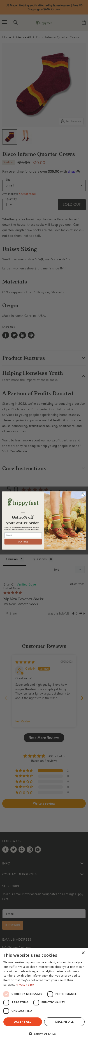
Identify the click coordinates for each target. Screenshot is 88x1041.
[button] (44, 1033)
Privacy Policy (25, 985)
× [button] (83, 953)
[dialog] (44, 994)
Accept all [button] (22, 1022)
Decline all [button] (64, 1022)
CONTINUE (23, 541)
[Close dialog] (83, 494)
